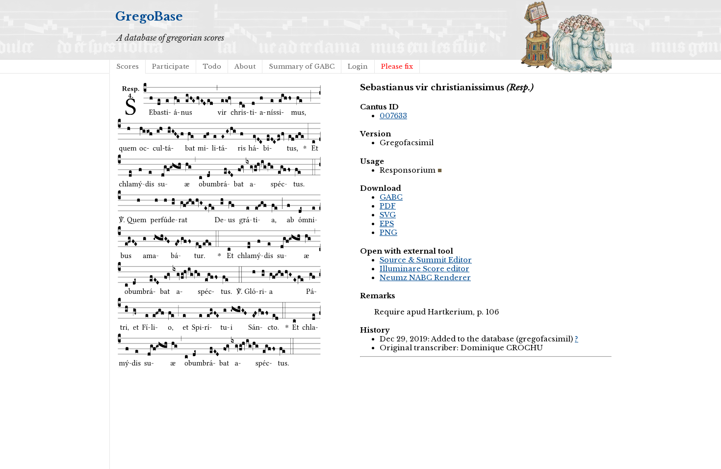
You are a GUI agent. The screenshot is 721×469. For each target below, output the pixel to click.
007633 (393, 115)
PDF (388, 206)
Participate (170, 66)
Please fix (397, 66)
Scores (127, 66)
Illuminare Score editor (424, 268)
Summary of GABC (302, 66)
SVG (388, 214)
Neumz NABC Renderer (425, 277)
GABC (391, 197)
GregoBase (149, 16)
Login (358, 66)
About (245, 66)
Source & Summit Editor (426, 260)
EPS (387, 223)
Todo (212, 66)
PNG (388, 232)
